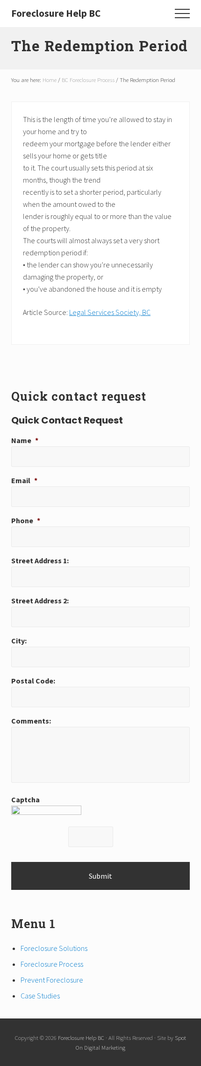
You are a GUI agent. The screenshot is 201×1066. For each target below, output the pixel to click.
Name (24, 440)
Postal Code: (33, 680)
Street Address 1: (40, 560)
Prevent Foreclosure (52, 979)
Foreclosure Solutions (54, 948)
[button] (182, 13)
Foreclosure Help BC (55, 13)
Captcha (25, 799)
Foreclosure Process (52, 964)
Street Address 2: (40, 600)
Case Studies (40, 995)
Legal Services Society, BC (110, 312)
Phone (25, 520)
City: (19, 640)
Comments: (31, 720)
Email (24, 480)
